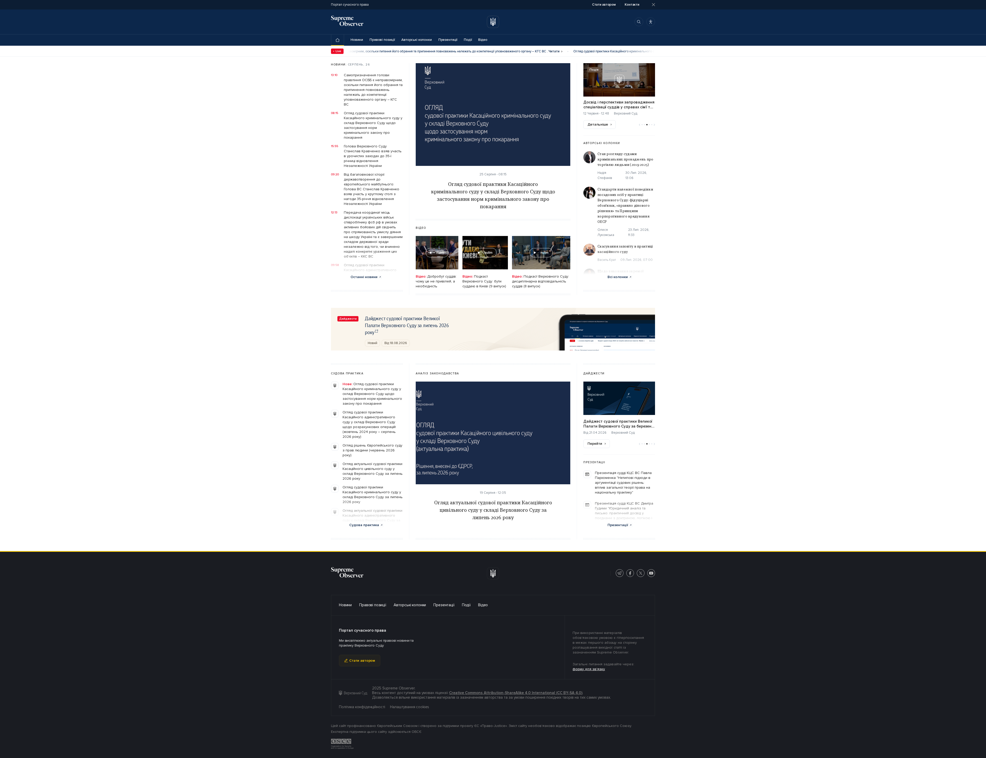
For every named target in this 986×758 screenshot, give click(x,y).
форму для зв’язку (589, 669)
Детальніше (597, 124)
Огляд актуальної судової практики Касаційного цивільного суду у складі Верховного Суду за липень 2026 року (373, 471)
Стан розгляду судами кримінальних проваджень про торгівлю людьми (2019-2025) (625, 159)
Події (468, 40)
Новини (356, 40)
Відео (482, 40)
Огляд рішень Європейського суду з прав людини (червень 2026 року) (372, 450)
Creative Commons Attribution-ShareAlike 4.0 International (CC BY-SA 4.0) (515, 692)
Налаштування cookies (409, 707)
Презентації (447, 40)
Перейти (594, 443)
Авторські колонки (416, 40)
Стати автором (362, 660)
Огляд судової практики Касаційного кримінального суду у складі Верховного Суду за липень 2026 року (373, 494)
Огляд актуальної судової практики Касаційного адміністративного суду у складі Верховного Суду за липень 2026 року (372, 517)
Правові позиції (382, 40)
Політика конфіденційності (362, 707)
